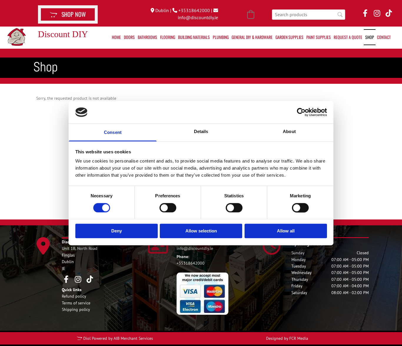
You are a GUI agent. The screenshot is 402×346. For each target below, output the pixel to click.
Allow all (286, 231)
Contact (384, 37)
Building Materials (194, 37)
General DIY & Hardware (252, 37)
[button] (68, 14)
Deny (116, 231)
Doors (129, 37)
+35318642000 (194, 10)
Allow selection (201, 231)
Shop (369, 37)
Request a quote (348, 37)
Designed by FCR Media (287, 338)
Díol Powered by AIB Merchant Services (118, 338)
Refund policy (74, 296)
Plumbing (221, 37)
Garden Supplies (289, 37)
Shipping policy (76, 309)
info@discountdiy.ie (198, 17)
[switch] (168, 207)
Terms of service (76, 303)
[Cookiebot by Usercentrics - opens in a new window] (301, 112)
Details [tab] (201, 131)
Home (116, 37)
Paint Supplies (318, 37)
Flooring (167, 37)
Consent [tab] (113, 132)
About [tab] (289, 131)
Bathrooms (147, 37)
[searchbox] (308, 14)
